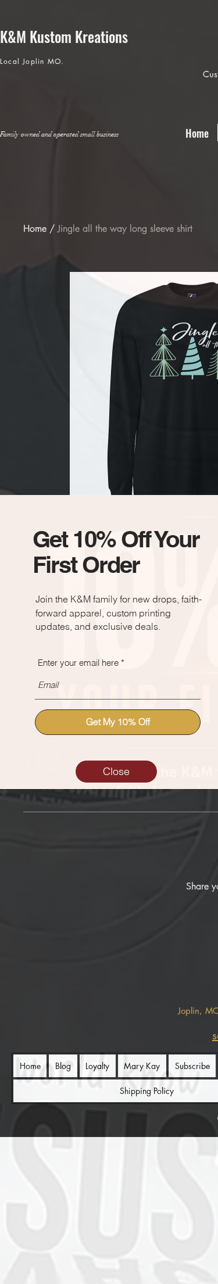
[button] (116, 771)
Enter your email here (78, 662)
